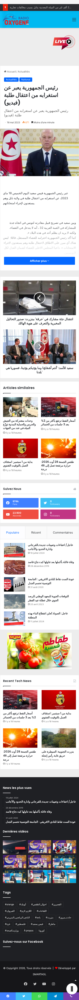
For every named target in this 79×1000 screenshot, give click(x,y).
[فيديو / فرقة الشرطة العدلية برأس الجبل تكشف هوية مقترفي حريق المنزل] (14, 846)
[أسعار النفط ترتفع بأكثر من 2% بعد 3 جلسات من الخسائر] (58, 407)
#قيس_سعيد (37, 924)
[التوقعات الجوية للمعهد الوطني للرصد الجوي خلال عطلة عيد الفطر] (14, 601)
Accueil (11, 71)
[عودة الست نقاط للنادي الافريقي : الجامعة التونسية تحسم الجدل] (14, 584)
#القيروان (10, 910)
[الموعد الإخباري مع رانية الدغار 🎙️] (39, 846)
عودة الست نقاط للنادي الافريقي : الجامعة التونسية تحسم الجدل (51, 581)
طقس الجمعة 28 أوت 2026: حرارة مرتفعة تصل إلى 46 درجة (57, 465)
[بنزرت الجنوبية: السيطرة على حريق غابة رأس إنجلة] (59, 738)
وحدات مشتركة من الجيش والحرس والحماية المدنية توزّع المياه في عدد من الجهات (19, 424)
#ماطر (52, 924)
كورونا (42, 930)
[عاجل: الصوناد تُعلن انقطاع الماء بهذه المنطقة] (14, 618)
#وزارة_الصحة (12, 930)
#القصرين (56, 904)
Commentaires (63, 532)
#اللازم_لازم (25, 910)
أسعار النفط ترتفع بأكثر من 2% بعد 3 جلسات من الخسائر (58, 422)
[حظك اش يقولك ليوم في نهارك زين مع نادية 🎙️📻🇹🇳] (14, 876)
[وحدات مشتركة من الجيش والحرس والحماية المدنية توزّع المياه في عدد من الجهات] (20, 407)
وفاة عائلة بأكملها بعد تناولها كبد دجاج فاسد (51, 562)
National (25, 79)
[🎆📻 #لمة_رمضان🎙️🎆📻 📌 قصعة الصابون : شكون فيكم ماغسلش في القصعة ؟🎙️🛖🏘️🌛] (64, 846)
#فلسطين (21, 924)
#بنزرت (49, 917)
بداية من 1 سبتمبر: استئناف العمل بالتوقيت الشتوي (18, 463)
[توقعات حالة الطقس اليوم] (14, 861)
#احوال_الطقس (38, 904)
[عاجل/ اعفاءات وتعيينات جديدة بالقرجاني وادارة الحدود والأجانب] (14, 550)
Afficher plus (38, 260)
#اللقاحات (42, 910)
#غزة (7, 924)
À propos (28, 930)
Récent (36, 532)
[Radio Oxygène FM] (16, 19)
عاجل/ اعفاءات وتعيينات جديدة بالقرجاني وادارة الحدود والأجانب (50, 547)
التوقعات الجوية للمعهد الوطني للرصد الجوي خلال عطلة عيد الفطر (48, 598)
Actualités (24, 71)
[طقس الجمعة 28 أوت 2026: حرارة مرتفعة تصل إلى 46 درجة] (58, 448)
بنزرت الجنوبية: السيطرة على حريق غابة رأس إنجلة (58, 754)
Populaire (12, 532)
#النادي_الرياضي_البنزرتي (17, 917)
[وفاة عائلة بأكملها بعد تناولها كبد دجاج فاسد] (14, 567)
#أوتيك (22, 904)
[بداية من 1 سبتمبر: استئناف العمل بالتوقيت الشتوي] (20, 448)
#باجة (37, 917)
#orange (9, 904)
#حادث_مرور (65, 917)
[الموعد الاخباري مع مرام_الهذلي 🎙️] (39, 861)
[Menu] (74, 21)
